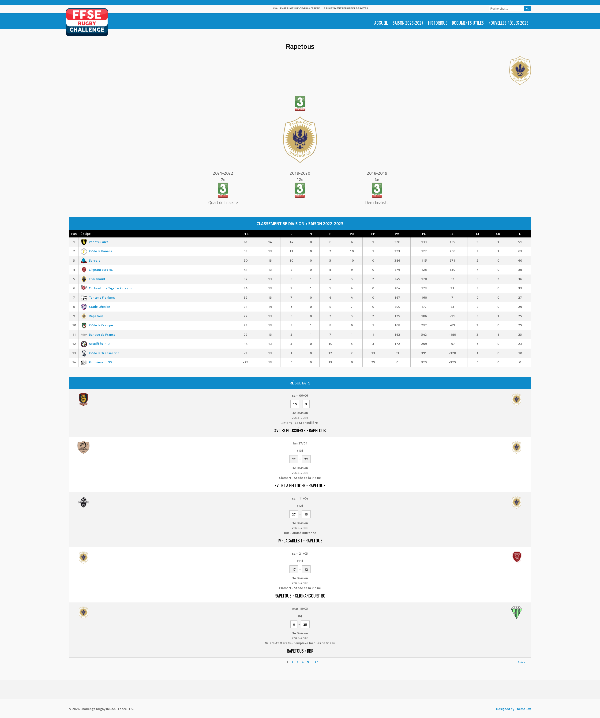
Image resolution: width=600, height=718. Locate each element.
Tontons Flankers (102, 297)
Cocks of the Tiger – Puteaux (110, 288)
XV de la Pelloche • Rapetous (300, 485)
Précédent (79, 662)
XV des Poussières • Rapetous (300, 430)
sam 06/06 (300, 395)
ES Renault (97, 278)
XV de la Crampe (101, 325)
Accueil (381, 23)
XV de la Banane (100, 250)
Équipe (86, 233)
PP (373, 233)
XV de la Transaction (104, 352)
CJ (477, 233)
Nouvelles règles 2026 (508, 23)
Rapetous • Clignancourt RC (300, 596)
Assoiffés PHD (99, 343)
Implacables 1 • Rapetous (300, 541)
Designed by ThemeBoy (513, 708)
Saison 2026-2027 (408, 23)
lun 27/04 (300, 443)
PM (397, 233)
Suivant (523, 662)
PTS (245, 233)
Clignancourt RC (101, 269)
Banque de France (102, 334)
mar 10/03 (300, 608)
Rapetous (96, 315)
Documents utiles (468, 23)
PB (352, 233)
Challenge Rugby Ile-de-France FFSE (296, 8)
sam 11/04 (300, 498)
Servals (94, 260)
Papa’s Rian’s (98, 241)
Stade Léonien (99, 306)
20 (316, 662)
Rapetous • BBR (300, 651)
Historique (437, 23)
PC (424, 233)
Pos (74, 233)
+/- (452, 233)
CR (498, 233)
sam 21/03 (300, 553)
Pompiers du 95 (100, 362)
